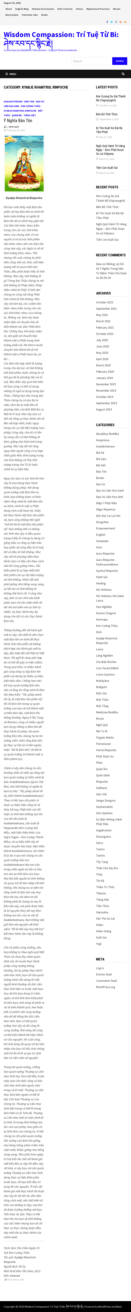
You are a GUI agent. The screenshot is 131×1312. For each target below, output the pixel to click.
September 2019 (106, 403)
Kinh (99, 632)
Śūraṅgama (103, 837)
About (8, 8)
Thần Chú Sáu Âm (107, 868)
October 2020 (104, 334)
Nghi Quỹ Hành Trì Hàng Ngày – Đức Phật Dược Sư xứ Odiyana (110, 150)
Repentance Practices (98, 8)
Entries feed (104, 974)
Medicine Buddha (107, 712)
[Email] (125, 22)
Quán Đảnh (103, 775)
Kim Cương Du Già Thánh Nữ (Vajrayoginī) (111, 98)
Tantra (100, 849)
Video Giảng (103, 931)
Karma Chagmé (106, 613)
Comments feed (106, 981)
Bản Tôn (29, 101)
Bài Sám (101, 459)
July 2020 (102, 340)
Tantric (100, 855)
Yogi (98, 944)
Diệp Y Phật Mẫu (106, 503)
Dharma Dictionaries (43, 8)
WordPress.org (105, 987)
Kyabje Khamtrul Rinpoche (20, 110)
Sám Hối (101, 794)
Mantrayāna (11, 14)
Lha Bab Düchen (106, 662)
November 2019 (106, 390)
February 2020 (105, 372)
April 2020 (102, 359)
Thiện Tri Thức (105, 887)
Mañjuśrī (101, 687)
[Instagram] (116, 22)
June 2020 (102, 346)
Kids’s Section (64, 8)
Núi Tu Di (101, 731)
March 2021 (103, 321)
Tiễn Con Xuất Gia (107, 167)
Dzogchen (102, 522)
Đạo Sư (100, 484)
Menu (13, 74)
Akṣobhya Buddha (107, 434)
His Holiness (104, 590)
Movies (116, 8)
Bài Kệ (100, 453)
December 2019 (106, 384)
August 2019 (104, 409)
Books (44, 14)
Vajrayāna (102, 912)
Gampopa (102, 541)
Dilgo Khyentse (105, 509)
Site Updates (104, 813)
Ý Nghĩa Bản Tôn (18, 120)
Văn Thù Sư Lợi (105, 918)
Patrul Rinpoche (106, 750)
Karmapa (102, 619)
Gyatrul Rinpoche (107, 571)
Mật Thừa (102, 700)
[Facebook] (108, 22)
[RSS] (121, 22)
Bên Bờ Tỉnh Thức (107, 114)
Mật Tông (102, 706)
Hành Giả (101, 577)
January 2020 (104, 378)
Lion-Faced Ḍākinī (107, 668)
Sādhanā (101, 788)
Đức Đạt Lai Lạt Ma (108, 516)
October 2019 (104, 397)
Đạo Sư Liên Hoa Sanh (110, 490)
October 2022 (104, 302)
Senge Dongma (105, 800)
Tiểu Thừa (102, 906)
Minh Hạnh (14, 126)
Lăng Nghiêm (104, 655)
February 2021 (105, 327)
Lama (99, 649)
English (100, 535)
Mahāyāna (102, 681)
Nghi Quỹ (102, 725)
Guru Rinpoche (105, 553)
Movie (100, 718)
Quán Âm (17, 115)
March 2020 (103, 365)
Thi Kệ (100, 881)
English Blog (21, 8)
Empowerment (105, 528)
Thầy (99, 874)
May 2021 (102, 315)
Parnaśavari (103, 744)
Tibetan (101, 893)
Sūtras (79, 8)
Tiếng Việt (30, 115)
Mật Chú (101, 693)
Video (99, 925)
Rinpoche (102, 781)
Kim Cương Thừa (30, 106)
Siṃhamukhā (104, 807)
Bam (119, 1306)
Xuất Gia (101, 937)
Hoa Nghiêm (104, 607)
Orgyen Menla (105, 737)
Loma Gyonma (105, 674)
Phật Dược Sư (104, 756)
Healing (101, 583)
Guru (99, 547)
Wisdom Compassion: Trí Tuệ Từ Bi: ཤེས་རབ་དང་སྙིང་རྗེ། (61, 39)
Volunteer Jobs (30, 14)
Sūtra (99, 843)
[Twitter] (112, 22)
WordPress (104, 1306)
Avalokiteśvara (13, 101)
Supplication (104, 830)
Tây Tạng (102, 862)
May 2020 (102, 353)
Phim (99, 763)
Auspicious (103, 440)
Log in (100, 968)
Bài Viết (101, 465)
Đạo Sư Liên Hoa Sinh (109, 497)
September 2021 (106, 308)
